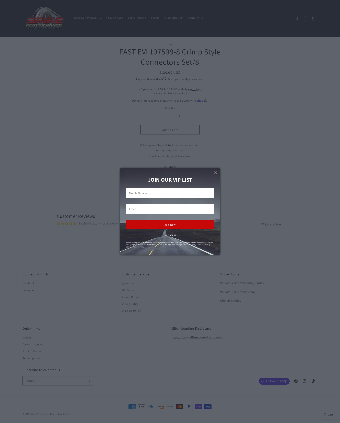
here (142, 247)
